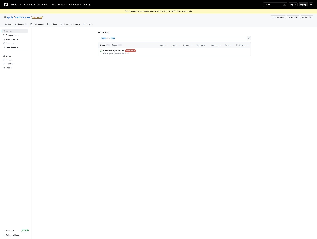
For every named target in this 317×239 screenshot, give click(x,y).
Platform (15, 4)
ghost (111, 54)
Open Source (58, 4)
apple (10, 17)
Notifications (279, 17)
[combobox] (173, 38)
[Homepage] (6, 4)
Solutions (28, 4)
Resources (42, 4)
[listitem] (174, 52)
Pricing (87, 4)
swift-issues (22, 17)
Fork (294, 17)
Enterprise (74, 4)
